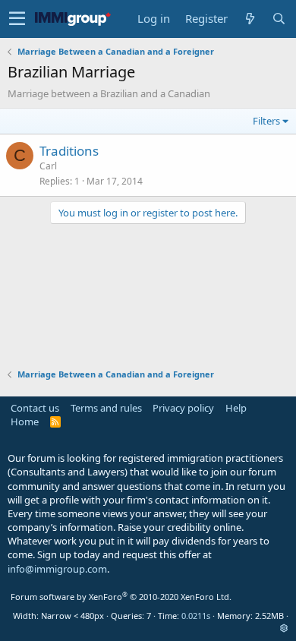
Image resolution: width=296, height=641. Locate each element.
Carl (48, 165)
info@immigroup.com (57, 569)
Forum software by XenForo (121, 596)
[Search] (278, 19)
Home (25, 421)
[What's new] (249, 19)
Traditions (69, 150)
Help (236, 408)
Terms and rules (106, 408)
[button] (17, 19)
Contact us (35, 408)
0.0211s (195, 615)
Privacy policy (183, 408)
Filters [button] (266, 121)
